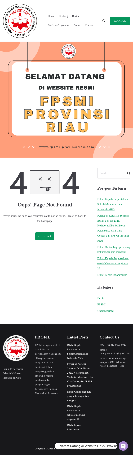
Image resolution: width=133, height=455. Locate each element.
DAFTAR (120, 20)
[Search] (127, 173)
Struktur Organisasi (58, 25)
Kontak (89, 25)
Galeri (77, 25)
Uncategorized (105, 310)
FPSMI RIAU (61, 448)
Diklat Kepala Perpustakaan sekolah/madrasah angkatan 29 (112, 263)
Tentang (63, 16)
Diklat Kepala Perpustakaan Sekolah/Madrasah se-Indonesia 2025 (112, 204)
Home (51, 16)
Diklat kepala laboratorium (112, 274)
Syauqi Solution (90, 448)
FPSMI (101, 304)
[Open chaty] (123, 446)
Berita (75, 16)
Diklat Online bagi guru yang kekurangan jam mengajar (113, 250)
